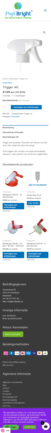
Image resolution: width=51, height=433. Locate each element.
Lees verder (33, 203)
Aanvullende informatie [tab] (13, 132)
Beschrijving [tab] (8, 127)
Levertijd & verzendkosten (14, 403)
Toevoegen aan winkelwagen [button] (10, 206)
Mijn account (8, 365)
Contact (6, 388)
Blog (4, 385)
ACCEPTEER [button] (30, 427)
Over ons (6, 406)
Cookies (6, 391)
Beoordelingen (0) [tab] (11, 137)
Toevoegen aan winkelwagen (26, 107)
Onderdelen (13, 79)
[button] (44, 32)
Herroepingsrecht (10, 397)
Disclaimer (7, 394)
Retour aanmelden (13, 334)
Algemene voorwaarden (13, 382)
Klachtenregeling (10, 400)
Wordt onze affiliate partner (14, 362)
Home (5, 79)
